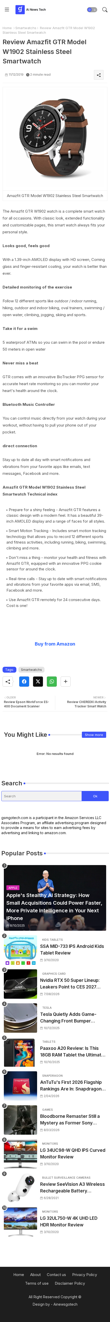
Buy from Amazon (55, 644)
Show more (94, 735)
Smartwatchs (25, 28)
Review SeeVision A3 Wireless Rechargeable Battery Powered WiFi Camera (72, 1188)
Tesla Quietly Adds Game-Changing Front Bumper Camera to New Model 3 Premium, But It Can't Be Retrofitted (68, 1018)
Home (7, 28)
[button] (92, 9)
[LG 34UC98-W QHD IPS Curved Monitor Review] (20, 1154)
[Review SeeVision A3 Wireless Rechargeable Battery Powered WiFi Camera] (20, 1188)
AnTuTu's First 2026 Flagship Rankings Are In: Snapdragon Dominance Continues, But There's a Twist (71, 1086)
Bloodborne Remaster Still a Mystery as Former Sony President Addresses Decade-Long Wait (73, 1120)
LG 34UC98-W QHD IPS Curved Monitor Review (72, 1153)
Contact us (56, 1274)
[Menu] (7, 10)
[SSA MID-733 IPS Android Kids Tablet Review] (20, 950)
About (35, 1274)
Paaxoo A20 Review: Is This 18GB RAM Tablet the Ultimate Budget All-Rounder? (72, 1052)
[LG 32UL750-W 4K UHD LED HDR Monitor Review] (20, 1222)
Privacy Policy (84, 1274)
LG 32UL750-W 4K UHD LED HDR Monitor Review (68, 1221)
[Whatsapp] (52, 681)
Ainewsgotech (65, 1304)
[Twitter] (38, 681)
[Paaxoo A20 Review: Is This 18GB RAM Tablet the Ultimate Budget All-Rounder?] (20, 1052)
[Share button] (66, 681)
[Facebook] (24, 681)
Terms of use (37, 1283)
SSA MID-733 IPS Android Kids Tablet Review (72, 950)
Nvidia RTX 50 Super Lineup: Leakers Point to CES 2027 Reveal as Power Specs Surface (70, 984)
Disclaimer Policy (70, 1283)
